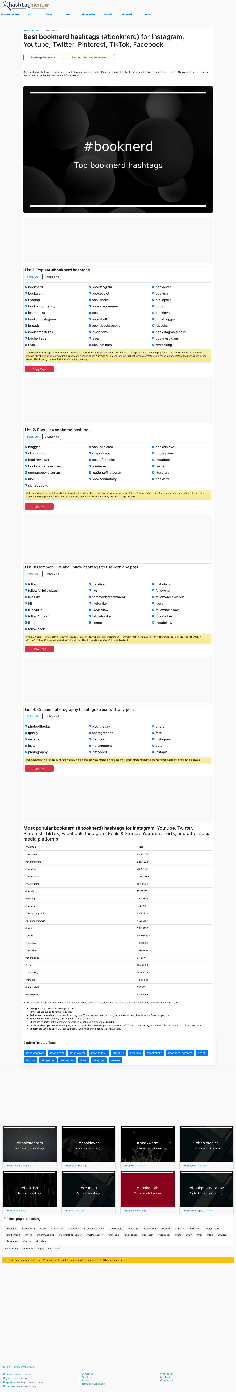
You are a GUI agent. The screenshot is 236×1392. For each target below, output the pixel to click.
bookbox (162, 479)
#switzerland (11, 1248)
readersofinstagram (107, 473)
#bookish (118, 1053)
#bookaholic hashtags (135, 1210)
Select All (32, 276)
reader (161, 466)
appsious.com (24, 1382)
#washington (55, 1248)
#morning (180, 1228)
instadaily (163, 584)
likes (31, 623)
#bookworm (77, 1053)
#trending (41, 1241)
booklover (163, 287)
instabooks (36, 313)
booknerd (35, 287)
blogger (34, 447)
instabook (163, 460)
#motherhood (13, 1234)
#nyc (40, 1248)
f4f (30, 603)
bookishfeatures (40, 332)
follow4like (164, 616)
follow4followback (170, 597)
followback (36, 629)
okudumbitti (37, 453)
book (159, 306)
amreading (164, 345)
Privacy (86, 1380)
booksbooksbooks (106, 325)
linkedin (166, 1377)
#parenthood (212, 1228)
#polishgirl (147, 1234)
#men (199, 1234)
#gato (178, 1234)
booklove (163, 313)
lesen (96, 338)
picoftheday (101, 726)
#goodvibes (164, 1234)
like (94, 591)
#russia (27, 1241)
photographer (102, 733)
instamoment (102, 746)
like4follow (100, 610)
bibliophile (163, 300)
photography (38, 752)
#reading (135, 1053)
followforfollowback (43, 591)
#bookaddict (99, 1053)
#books (30, 1060)
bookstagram (102, 287)
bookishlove (165, 447)
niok (31, 479)
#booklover (57, 1053)
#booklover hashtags (76, 1165)
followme (163, 591)
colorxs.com (18, 1374)
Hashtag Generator (31, 30)
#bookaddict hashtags (195, 1165)
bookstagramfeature (171, 332)
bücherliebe (37, 338)
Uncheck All (51, 276)
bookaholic (100, 300)
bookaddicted (102, 447)
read (31, 345)
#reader (115, 1060)
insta (31, 746)
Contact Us (87, 1373)
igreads (34, 325)
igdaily (33, 733)
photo (160, 726)
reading (34, 300)
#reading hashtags (75, 1210)
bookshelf (99, 319)
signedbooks (38, 485)
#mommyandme (45, 1234)
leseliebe (99, 466)
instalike (98, 584)
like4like (34, 597)
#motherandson (94, 1234)
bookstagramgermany (45, 466)
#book (202, 1053)
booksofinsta (102, 345)
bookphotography (41, 306)
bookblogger (165, 319)
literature (163, 473)
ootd (159, 746)
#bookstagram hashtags (18, 1165)
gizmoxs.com (17, 1378)
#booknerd (11, 1228)
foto (159, 733)
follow (32, 584)
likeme (97, 623)
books (96, 313)
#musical (222, 1234)
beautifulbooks (103, 460)
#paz (210, 1234)
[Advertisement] (118, 239)
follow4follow (38, 616)
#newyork (28, 1248)
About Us (86, 1377)
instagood (99, 752)
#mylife (28, 1234)
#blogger (99, 1060)
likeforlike (99, 603)
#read (83, 1060)
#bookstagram (35, 1053)
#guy (189, 1234)
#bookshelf (67, 1060)
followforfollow (167, 610)
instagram (163, 739)
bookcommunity (104, 479)
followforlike (101, 616)
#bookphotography (180, 1053)
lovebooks (100, 332)
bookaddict (100, 293)
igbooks (162, 325)
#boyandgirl (12, 1241)
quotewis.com (20, 1386)
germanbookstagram (44, 473)
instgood (98, 739)
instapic (34, 739)
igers (159, 603)
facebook (168, 1373)
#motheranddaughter (70, 1234)
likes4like (35, 610)
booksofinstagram (42, 319)
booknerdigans (167, 338)
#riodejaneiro (130, 1234)
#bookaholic (154, 1053)
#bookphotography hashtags (198, 1210)
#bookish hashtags (16, 1210)
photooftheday (39, 726)
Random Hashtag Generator (89, 57)
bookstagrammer (105, 306)
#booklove (47, 1060)
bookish (162, 293)
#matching (113, 1234)
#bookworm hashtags (135, 1165)
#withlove (195, 1228)
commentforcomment (108, 597)
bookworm (36, 293)
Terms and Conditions (93, 1383)
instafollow (164, 623)
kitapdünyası (101, 453)
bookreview (165, 453)
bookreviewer (38, 460)
